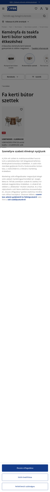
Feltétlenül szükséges (25, 486)
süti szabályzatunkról (17, 199)
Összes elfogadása (25, 468)
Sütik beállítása (25, 477)
